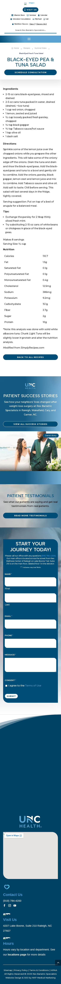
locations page (17, 954)
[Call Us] (56, 39)
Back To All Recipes (30, 357)
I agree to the (24, 685)
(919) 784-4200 (49, 556)
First (7, 588)
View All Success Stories (30, 424)
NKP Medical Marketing (44, 978)
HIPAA (54, 970)
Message (10, 654)
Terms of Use (33, 685)
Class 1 (32, 24)
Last (7, 604)
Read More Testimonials (30, 515)
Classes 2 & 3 (41, 24)
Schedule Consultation (30, 72)
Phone (9, 635)
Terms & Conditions (39, 970)
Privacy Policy (21, 970)
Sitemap (8, 970)
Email (8, 616)
